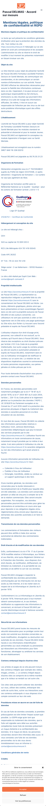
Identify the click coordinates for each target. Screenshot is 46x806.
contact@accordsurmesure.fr (13, 613)
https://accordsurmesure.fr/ (13, 47)
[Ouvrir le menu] (41, 10)
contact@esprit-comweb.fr (12, 279)
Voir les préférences (23, 801)
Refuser (23, 795)
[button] (43, 767)
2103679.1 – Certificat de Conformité (17, 217)
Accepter (23, 789)
